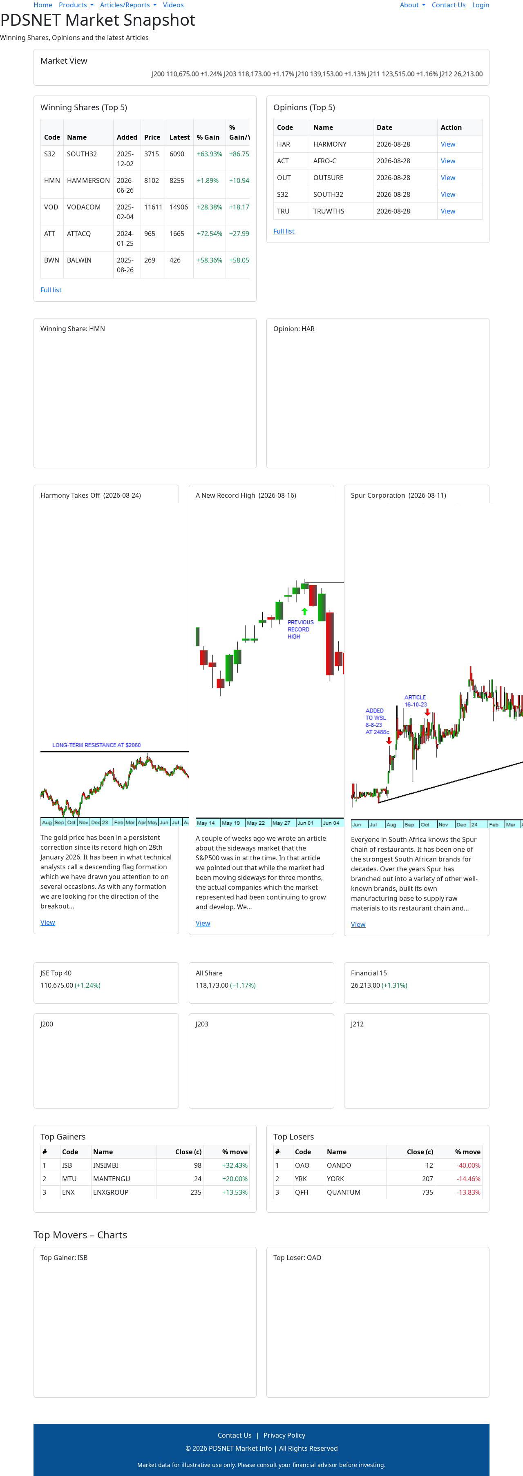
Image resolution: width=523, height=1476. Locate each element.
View (448, 144)
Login (480, 4)
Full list (51, 289)
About (410, 4)
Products (74, 4)
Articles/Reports (126, 4)
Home (43, 4)
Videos (173, 4)
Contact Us (449, 4)
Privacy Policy (284, 1435)
